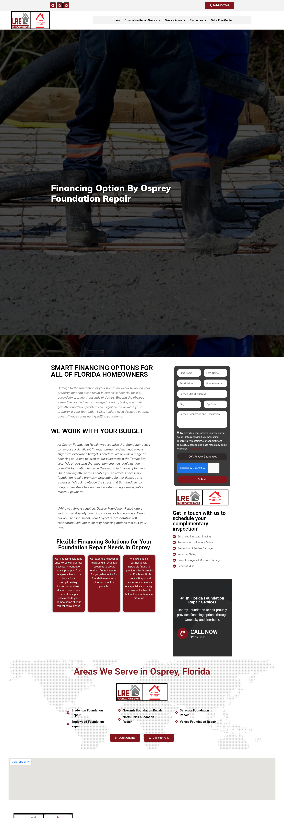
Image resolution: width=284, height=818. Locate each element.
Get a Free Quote (221, 20)
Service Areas (173, 20)
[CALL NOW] (182, 633)
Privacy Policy (195, 448)
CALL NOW (204, 632)
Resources (196, 20)
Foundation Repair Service (140, 20)
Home (116, 20)
